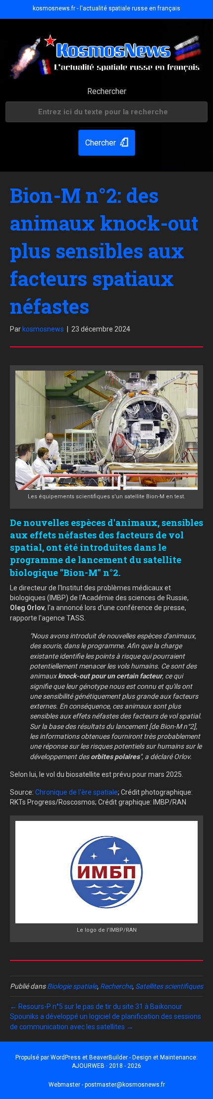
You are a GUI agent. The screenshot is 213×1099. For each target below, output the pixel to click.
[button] (106, 143)
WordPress (66, 1057)
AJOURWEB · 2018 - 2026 (106, 1065)
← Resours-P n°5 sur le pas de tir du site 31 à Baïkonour (96, 1006)
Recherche (116, 986)
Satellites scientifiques (169, 986)
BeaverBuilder (108, 1057)
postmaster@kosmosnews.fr (125, 1084)
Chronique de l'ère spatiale (76, 792)
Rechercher (106, 91)
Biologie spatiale (72, 986)
